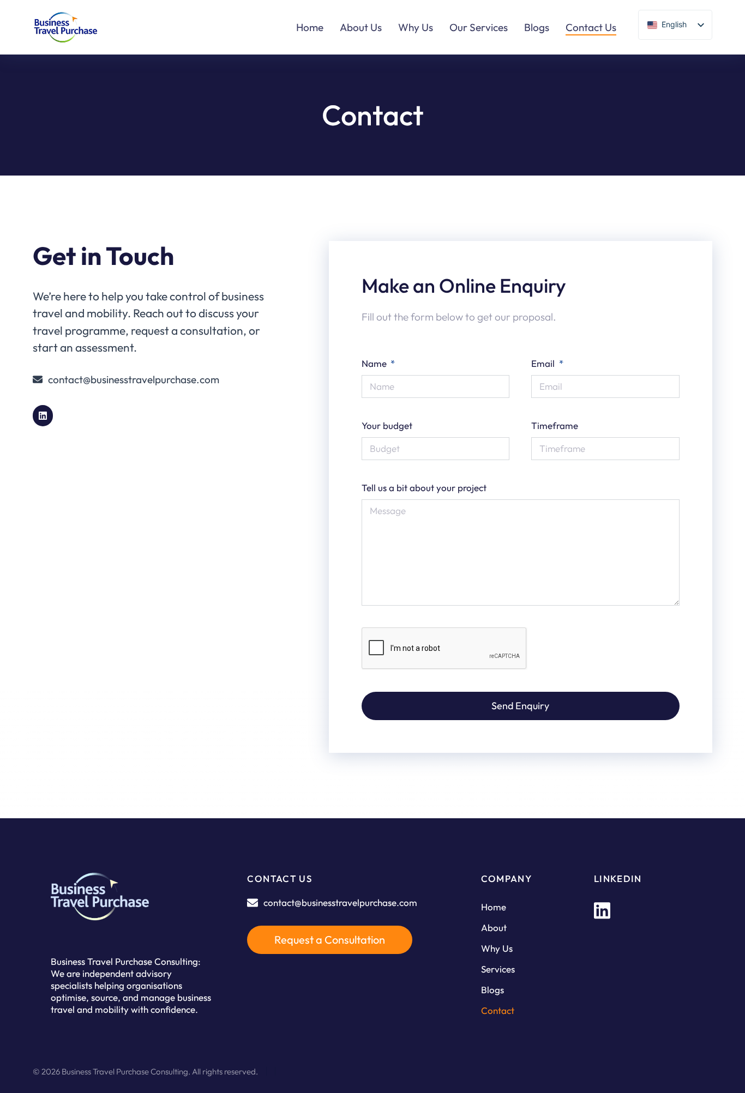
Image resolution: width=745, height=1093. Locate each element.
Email (544, 363)
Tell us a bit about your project (424, 487)
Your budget (387, 425)
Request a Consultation (329, 939)
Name (375, 363)
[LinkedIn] (602, 910)
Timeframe (554, 425)
